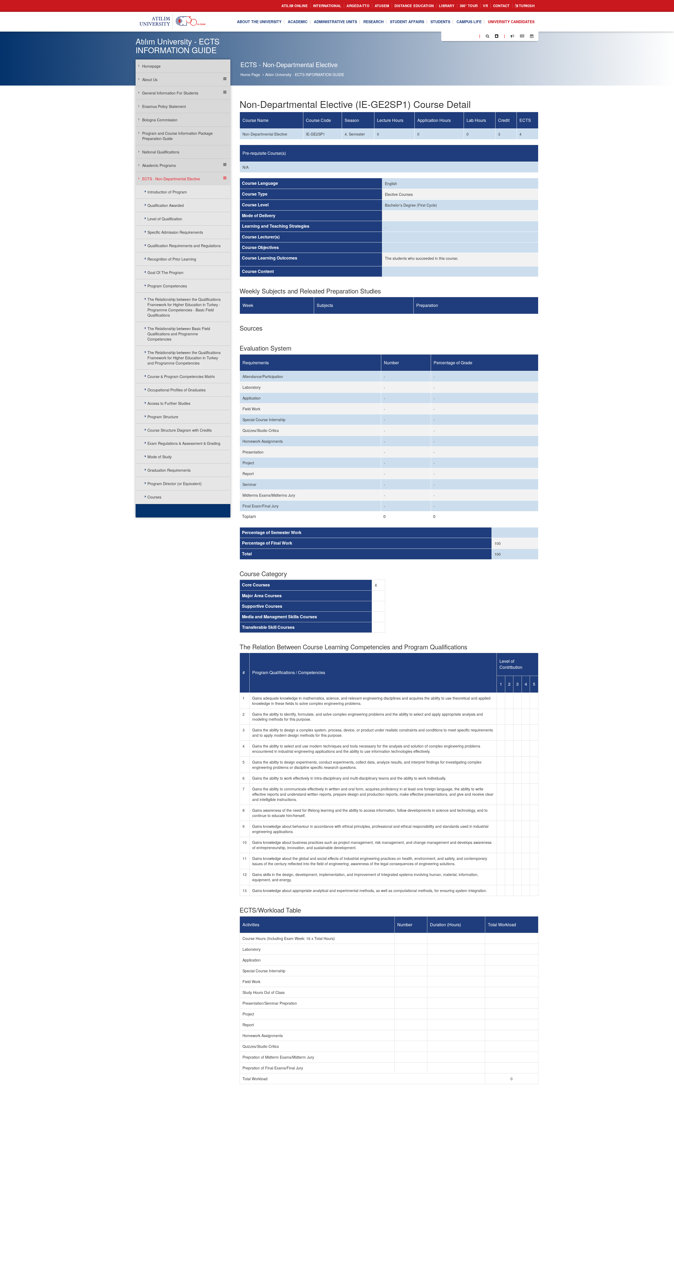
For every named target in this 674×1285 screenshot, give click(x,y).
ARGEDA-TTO (357, 5)
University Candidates (511, 21)
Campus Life (469, 21)
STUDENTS (440, 21)
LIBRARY (446, 5)
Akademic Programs (159, 165)
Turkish (526, 5)
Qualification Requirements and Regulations (184, 245)
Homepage (151, 66)
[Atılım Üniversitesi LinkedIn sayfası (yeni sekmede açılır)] (459, 36)
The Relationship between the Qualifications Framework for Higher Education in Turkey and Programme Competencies (184, 358)
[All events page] (531, 36)
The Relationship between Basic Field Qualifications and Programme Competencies (178, 334)
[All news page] (522, 36)
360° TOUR (469, 5)
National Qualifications (160, 152)
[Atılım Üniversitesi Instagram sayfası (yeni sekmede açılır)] (466, 36)
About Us (149, 79)
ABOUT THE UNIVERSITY (259, 21)
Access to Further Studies (168, 403)
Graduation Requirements (169, 470)
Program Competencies (167, 285)
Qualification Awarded (165, 205)
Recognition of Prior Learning (171, 259)
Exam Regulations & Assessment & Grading (183, 443)
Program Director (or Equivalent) (174, 483)
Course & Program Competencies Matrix (181, 376)
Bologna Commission (159, 119)
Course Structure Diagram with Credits (179, 430)
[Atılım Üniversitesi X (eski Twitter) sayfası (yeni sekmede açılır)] (453, 36)
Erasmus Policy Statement (164, 106)
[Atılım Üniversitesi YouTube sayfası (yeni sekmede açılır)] (473, 36)
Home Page (250, 74)
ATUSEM (382, 5)
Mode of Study (159, 456)
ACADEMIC (298, 21)
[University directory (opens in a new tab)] (496, 36)
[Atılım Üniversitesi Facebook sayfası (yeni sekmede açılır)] (447, 36)
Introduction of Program (167, 192)
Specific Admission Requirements (175, 232)
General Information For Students (170, 93)
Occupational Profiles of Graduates (176, 389)
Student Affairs (407, 21)
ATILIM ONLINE (294, 5)
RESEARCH (373, 21)
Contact (501, 5)
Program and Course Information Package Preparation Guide (177, 136)
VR (485, 5)
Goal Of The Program (165, 272)
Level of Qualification (164, 218)
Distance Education (414, 5)
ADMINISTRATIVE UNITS (335, 21)
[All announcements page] (512, 36)
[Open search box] (487, 36)
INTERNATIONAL (327, 5)
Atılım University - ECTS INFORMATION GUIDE (304, 74)
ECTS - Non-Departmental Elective (171, 178)
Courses (154, 497)
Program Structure (162, 416)
